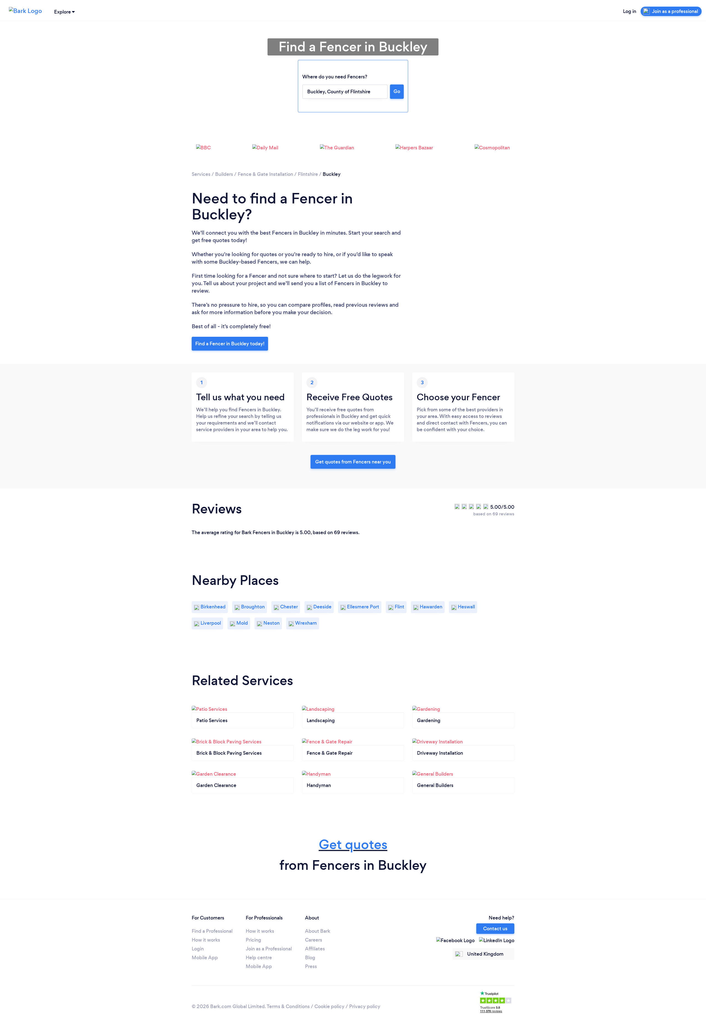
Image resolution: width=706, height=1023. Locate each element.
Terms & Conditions (288, 1006)
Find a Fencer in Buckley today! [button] (229, 343)
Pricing (253, 940)
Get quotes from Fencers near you (353, 462)
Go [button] (397, 91)
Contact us (495, 928)
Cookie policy (329, 1006)
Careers (313, 940)
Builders (224, 174)
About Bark (317, 931)
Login (198, 948)
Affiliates (315, 948)
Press (311, 966)
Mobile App (205, 957)
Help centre (259, 957)
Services (201, 174)
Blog (310, 957)
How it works (206, 940)
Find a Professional (212, 931)
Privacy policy (364, 1006)
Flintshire (308, 174)
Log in (629, 11)
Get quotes (353, 844)
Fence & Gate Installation (265, 174)
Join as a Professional (269, 948)
